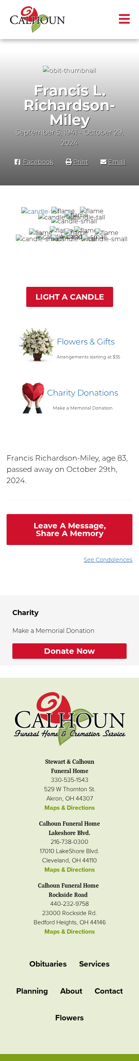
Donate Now (69, 651)
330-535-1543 (69, 780)
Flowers (69, 1018)
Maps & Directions (69, 808)
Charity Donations (82, 393)
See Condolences (108, 559)
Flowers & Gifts (86, 341)
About (71, 991)
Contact (109, 991)
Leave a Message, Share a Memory (70, 529)
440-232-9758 (69, 904)
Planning (32, 991)
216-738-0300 (69, 842)
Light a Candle (70, 297)
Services (94, 964)
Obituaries (48, 964)
